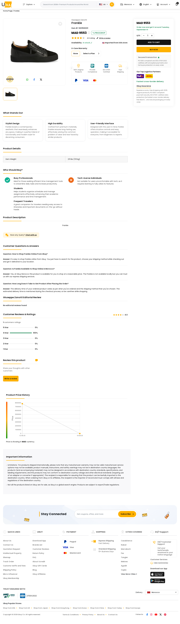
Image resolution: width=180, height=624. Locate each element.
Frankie (16, 11)
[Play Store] (157, 581)
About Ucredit (39, 561)
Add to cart (154, 42)
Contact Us (8, 545)
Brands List (37, 545)
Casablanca (126, 540)
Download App (39, 540)
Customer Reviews (41, 549)
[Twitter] (161, 615)
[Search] (112, 4)
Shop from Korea (80, 608)
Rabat (123, 545)
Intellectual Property (12, 553)
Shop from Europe (133, 608)
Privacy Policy (87, 614)
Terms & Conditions (71, 614)
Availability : (76, 42)
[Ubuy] (7, 4)
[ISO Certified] (27, 595)
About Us (7, 540)
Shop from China (97, 608)
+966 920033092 (160, 563)
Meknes (124, 561)
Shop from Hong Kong (60, 608)
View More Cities (128, 574)
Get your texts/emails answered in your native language (165, 551)
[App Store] (157, 575)
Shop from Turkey (115, 608)
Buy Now (154, 49)
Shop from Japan (41, 608)
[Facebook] (147, 615)
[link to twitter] (41, 79)
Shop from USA (9, 608)
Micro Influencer (10, 574)
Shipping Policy (9, 570)
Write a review (10, 378)
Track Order (8, 561)
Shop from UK (24, 608)
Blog (35, 570)
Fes (122, 553)
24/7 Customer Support (164, 543)
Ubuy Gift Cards (40, 565)
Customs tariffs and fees (14, 565)
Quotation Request (11, 549)
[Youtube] (156, 615)
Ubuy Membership (11, 578)
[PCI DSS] (9, 596)
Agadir (124, 565)
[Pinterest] (165, 615)
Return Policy (38, 553)
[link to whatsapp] (27, 79)
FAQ (34, 557)
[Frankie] (34, 51)
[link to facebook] (34, 79)
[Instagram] (151, 615)
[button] (127, 4)
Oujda (123, 570)
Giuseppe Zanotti (79, 20)
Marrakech (126, 549)
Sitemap (6, 557)
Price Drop (100, 33)
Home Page (7, 11)
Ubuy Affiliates (39, 574)
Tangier (124, 557)
